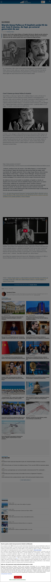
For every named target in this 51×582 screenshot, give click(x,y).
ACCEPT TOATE (18, 577)
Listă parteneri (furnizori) (6, 573)
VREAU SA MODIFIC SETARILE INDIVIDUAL (17, 579)
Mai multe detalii (37, 550)
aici (16, 558)
